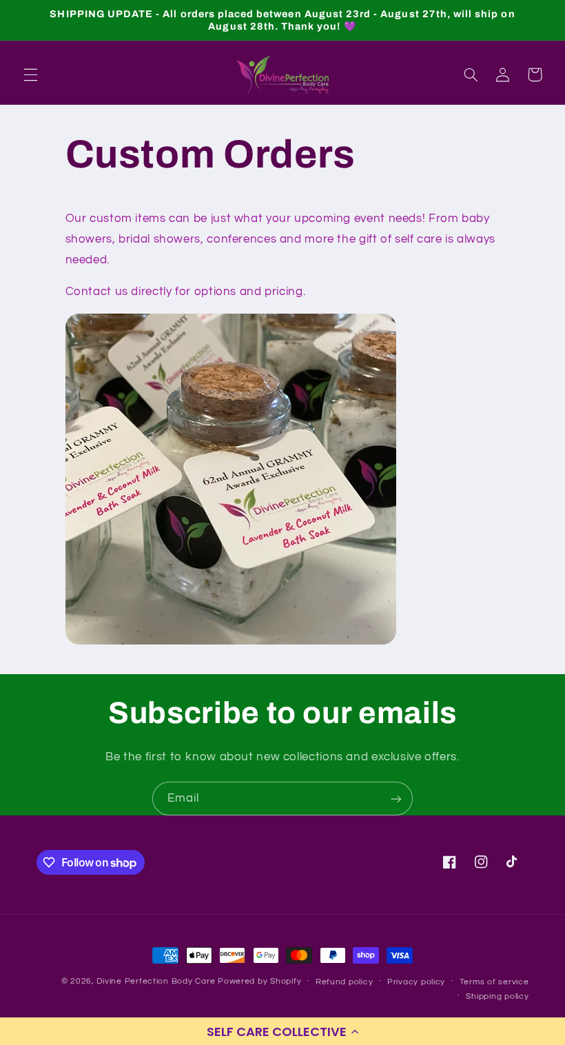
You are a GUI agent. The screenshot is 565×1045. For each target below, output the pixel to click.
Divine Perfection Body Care (157, 981)
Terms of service (494, 982)
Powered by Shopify (259, 981)
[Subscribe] (396, 798)
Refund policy (344, 982)
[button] (282, 1031)
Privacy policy (416, 982)
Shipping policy (497, 996)
